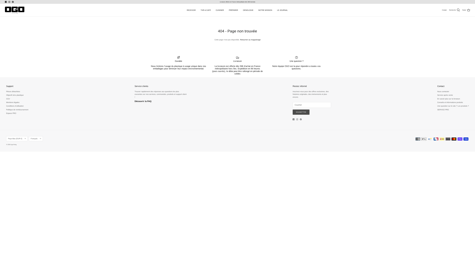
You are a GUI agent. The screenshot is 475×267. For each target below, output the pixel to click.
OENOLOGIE (248, 10)
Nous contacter (443, 91)
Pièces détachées (13, 91)
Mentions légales (12, 102)
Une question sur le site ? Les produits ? (453, 106)
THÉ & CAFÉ (206, 10)
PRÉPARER (233, 10)
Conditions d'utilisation (15, 106)
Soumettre (301, 112)
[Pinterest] (13, 2)
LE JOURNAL (282, 10)
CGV (8, 99)
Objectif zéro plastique (15, 95)
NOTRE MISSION (265, 10)
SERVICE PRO (443, 110)
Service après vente (445, 95)
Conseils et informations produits (450, 102)
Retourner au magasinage (250, 40)
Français (34, 139)
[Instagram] (9, 2)
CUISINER (220, 10)
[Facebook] (6, 2)
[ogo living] (15, 10)
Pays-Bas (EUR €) (15, 139)
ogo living (13, 144)
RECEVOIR (191, 10)
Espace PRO (11, 113)
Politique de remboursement (17, 110)
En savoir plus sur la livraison (448, 99)
